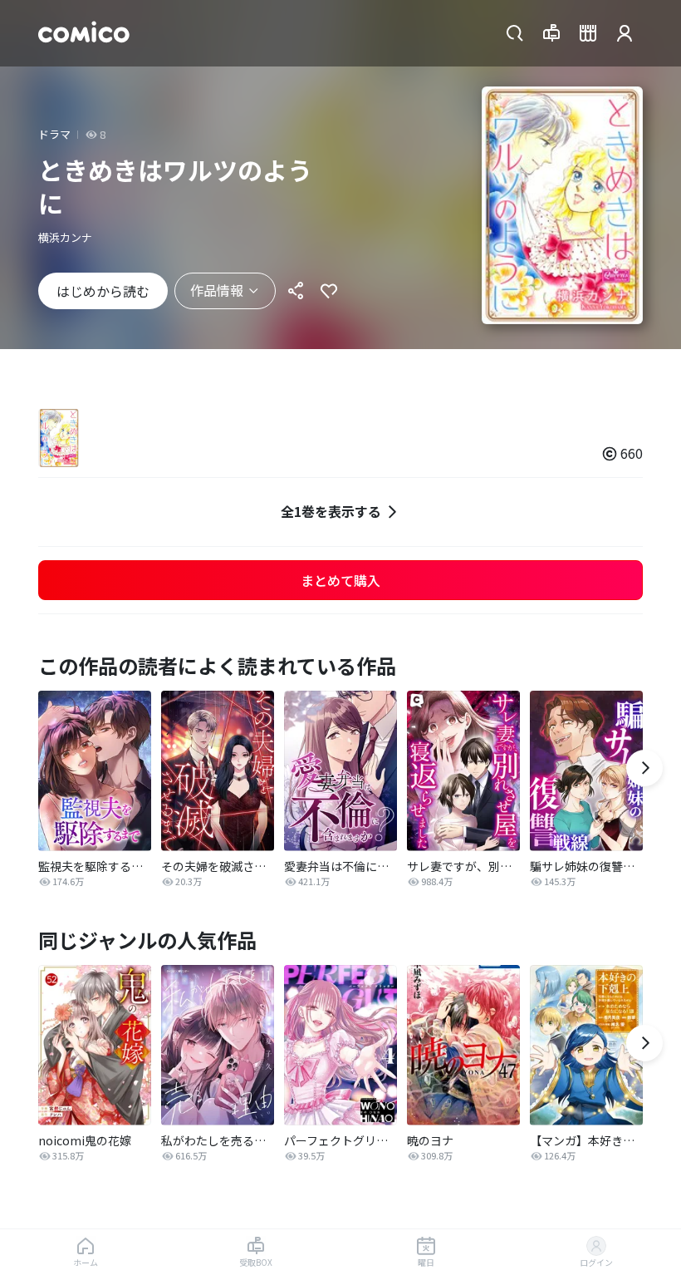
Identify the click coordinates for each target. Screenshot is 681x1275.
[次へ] (644, 768)
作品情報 (216, 290)
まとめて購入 (340, 580)
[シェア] (295, 291)
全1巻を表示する (331, 511)
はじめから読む (102, 291)
